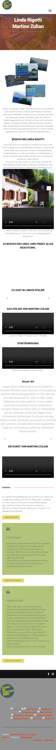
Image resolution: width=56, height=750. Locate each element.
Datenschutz (49, 740)
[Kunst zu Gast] (7, 4)
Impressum (37, 740)
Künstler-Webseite (13, 580)
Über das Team (11, 517)
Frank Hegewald (26, 737)
